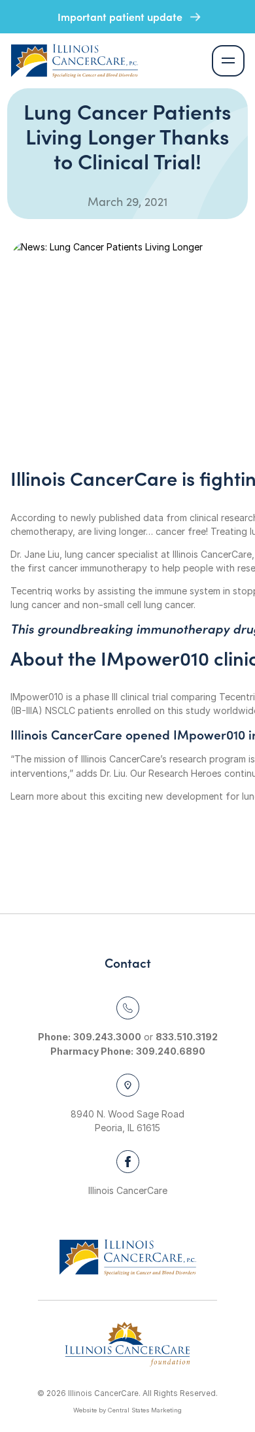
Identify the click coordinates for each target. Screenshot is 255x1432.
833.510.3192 (187, 1036)
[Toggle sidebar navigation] (228, 61)
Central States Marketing (145, 1410)
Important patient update (121, 16)
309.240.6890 (170, 1051)
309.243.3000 (107, 1036)
